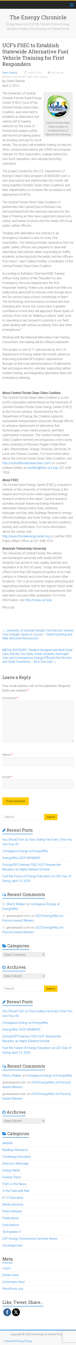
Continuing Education (16, 1157)
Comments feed (13, 1282)
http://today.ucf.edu (38, 600)
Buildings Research (15, 1150)
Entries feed (10, 1275)
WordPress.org (12, 1289)
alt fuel (60, 72)
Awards (7, 1143)
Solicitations (10, 1225)
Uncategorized (12, 1245)
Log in (6, 1268)
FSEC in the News (14, 1184)
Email (7, 777)
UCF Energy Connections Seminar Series (29, 1238)
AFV (53, 72)
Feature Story (11, 1177)
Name (7, 755)
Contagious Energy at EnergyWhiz (25, 851)
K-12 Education (12, 1197)
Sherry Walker (15, 904)
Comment (10, 698)
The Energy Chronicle (38, 17)
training (44, 76)
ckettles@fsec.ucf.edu (42, 468)
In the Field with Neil (15, 1191)
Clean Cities (33, 76)
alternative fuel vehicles (14, 76)
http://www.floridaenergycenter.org (26, 536)
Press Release (12, 1211)
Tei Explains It (11, 1232)
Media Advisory (12, 1204)
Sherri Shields (10, 72)
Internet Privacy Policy (18, 1341)
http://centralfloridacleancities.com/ (26, 463)
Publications (10, 1218)
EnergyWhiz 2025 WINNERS (21, 858)
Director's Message (15, 1163)
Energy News (11, 1170)
